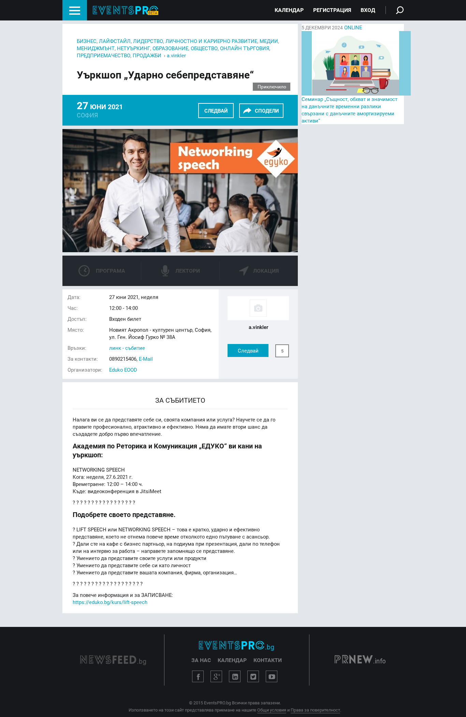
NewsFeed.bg (113, 660)
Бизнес (87, 41)
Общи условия (271, 710)
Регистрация (332, 10)
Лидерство (148, 41)
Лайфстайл (115, 41)
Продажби (147, 55)
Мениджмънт (96, 48)
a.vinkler (176, 55)
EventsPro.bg (236, 646)
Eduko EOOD (123, 369)
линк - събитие (127, 347)
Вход (368, 10)
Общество (204, 48)
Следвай (216, 110)
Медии (269, 41)
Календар (289, 10)
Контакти (267, 660)
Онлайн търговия (244, 48)
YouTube (271, 676)
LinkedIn (235, 676)
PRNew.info (360, 660)
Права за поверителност (315, 710)
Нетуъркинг (133, 48)
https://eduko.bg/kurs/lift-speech (110, 602)
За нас (201, 660)
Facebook (198, 676)
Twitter (253, 676)
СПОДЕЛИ (267, 110)
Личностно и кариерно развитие (211, 41)
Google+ (216, 676)
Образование (170, 48)
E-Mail (146, 358)
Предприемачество (103, 55)
